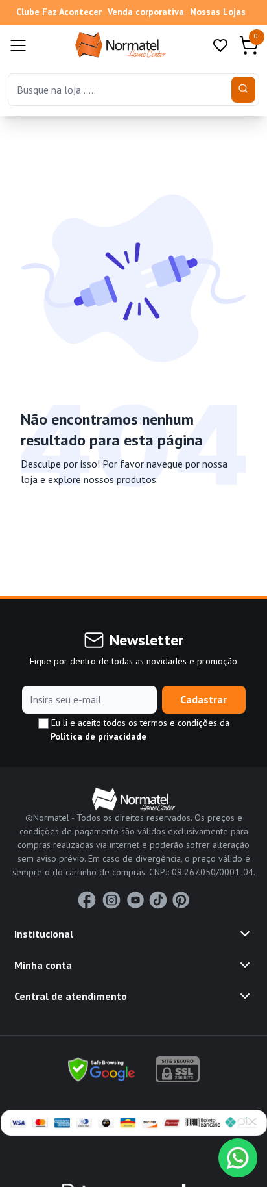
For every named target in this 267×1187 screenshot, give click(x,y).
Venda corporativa (146, 12)
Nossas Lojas (218, 12)
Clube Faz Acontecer (59, 12)
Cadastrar (203, 699)
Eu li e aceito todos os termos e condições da (139, 729)
